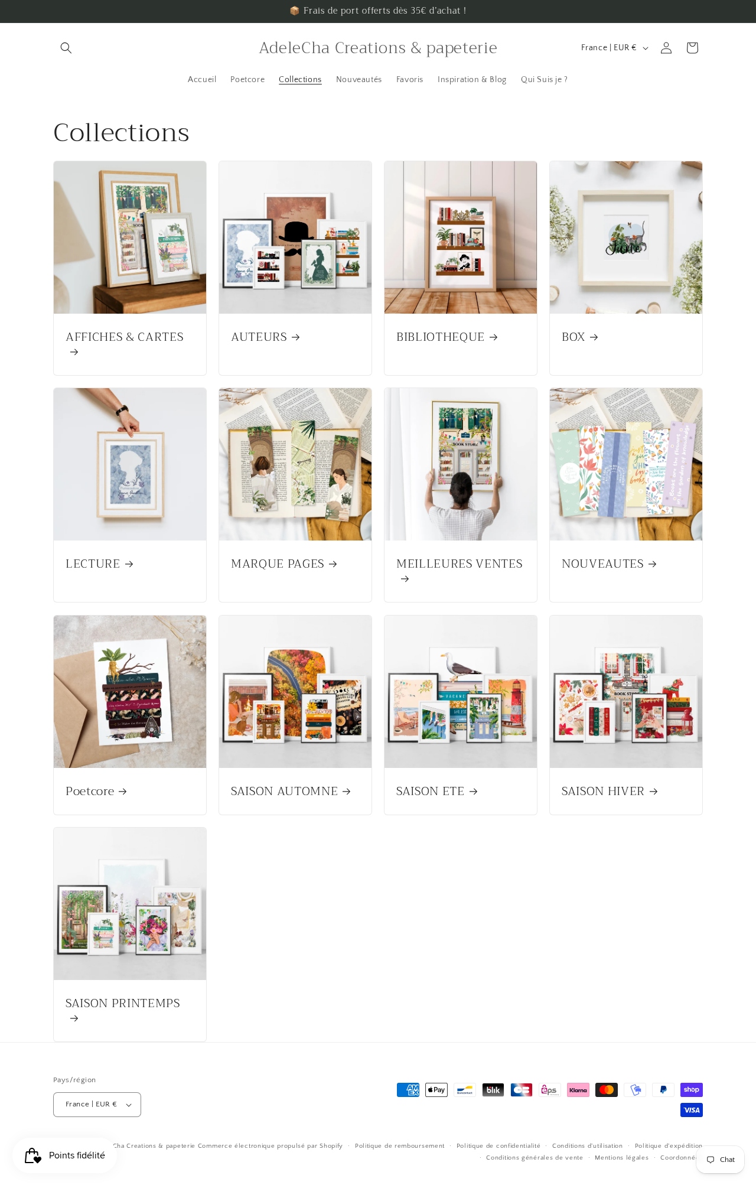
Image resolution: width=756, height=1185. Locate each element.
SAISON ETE (430, 791)
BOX (573, 337)
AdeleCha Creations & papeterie (144, 1146)
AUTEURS (259, 337)
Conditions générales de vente (534, 1157)
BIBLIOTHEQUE (440, 337)
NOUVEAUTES (603, 563)
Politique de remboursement (400, 1146)
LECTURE (93, 563)
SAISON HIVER (603, 791)
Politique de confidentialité (499, 1146)
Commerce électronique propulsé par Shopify (270, 1146)
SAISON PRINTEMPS (123, 1005)
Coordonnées (681, 1157)
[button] (66, 48)
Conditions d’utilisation (587, 1146)
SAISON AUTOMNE (284, 791)
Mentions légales (622, 1157)
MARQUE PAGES (277, 563)
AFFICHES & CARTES (124, 338)
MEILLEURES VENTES (459, 565)
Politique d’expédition (669, 1146)
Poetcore (90, 791)
